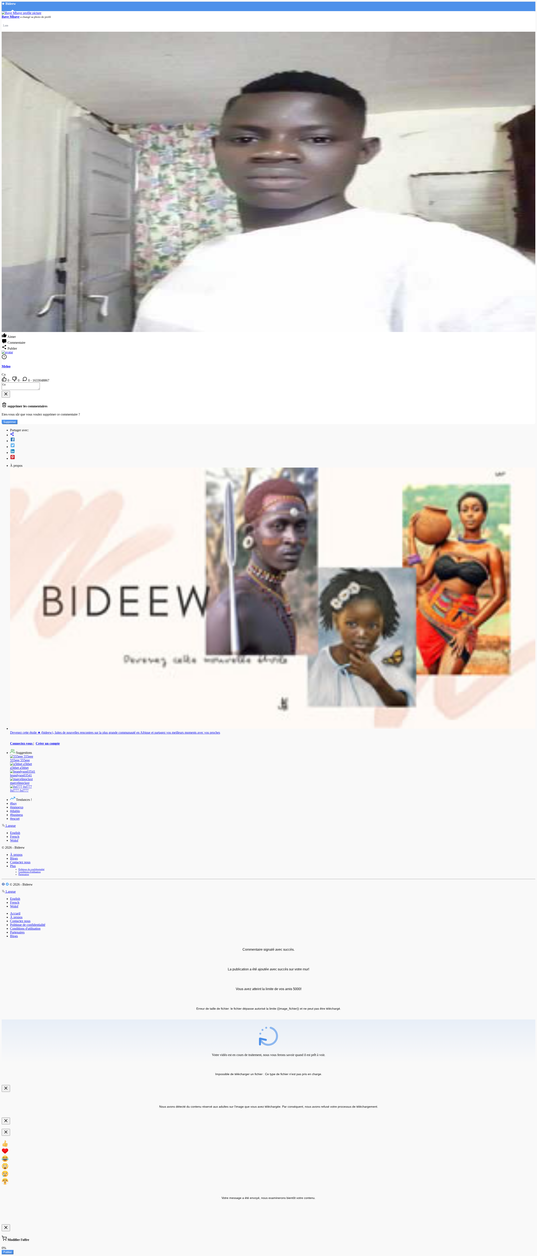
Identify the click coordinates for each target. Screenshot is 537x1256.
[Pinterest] (272, 457)
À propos (16, 854)
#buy (13, 803)
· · (28, 380)
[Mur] (272, 434)
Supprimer (9, 421)
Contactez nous (20, 862)
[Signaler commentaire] (4, 358)
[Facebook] (272, 440)
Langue (10, 825)
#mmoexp (16, 807)
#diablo (15, 811)
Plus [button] (13, 866)
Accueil (15, 913)
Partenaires (23, 874)
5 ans (5, 25)
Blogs (14, 858)
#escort (15, 818)
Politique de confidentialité (31, 869)
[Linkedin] (272, 452)
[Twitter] (272, 446)
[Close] (6, 394)
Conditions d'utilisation (29, 871)
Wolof (14, 840)
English (15, 833)
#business (16, 815)
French (14, 836)
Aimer (11, 337)
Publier (7, 1252)
